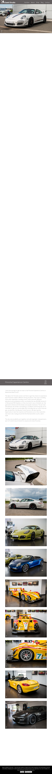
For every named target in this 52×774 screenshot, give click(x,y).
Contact (47, 2)
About (33, 2)
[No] (50, 770)
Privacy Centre (28, 771)
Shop (37, 2)
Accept (22, 771)
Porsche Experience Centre (36, 390)
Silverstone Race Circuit (11, 392)
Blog (42, 2)
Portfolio (26, 2)
